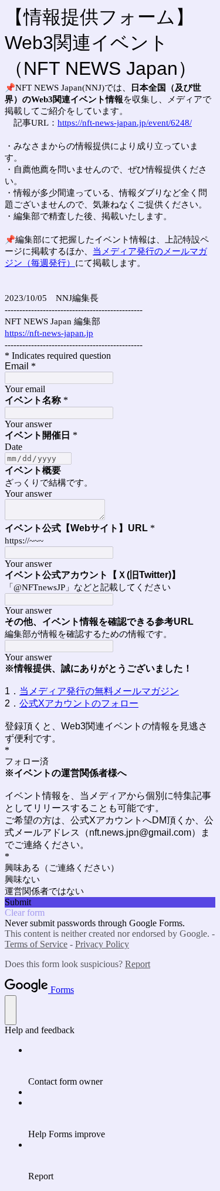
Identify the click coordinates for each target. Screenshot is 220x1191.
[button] (110, 902)
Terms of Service (36, 944)
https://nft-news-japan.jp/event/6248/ (124, 122)
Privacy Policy (102, 944)
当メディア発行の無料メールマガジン (99, 691)
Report (137, 964)
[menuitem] (121, 1066)
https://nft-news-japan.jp (49, 333)
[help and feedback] (10, 1010)
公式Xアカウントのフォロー (78, 703)
